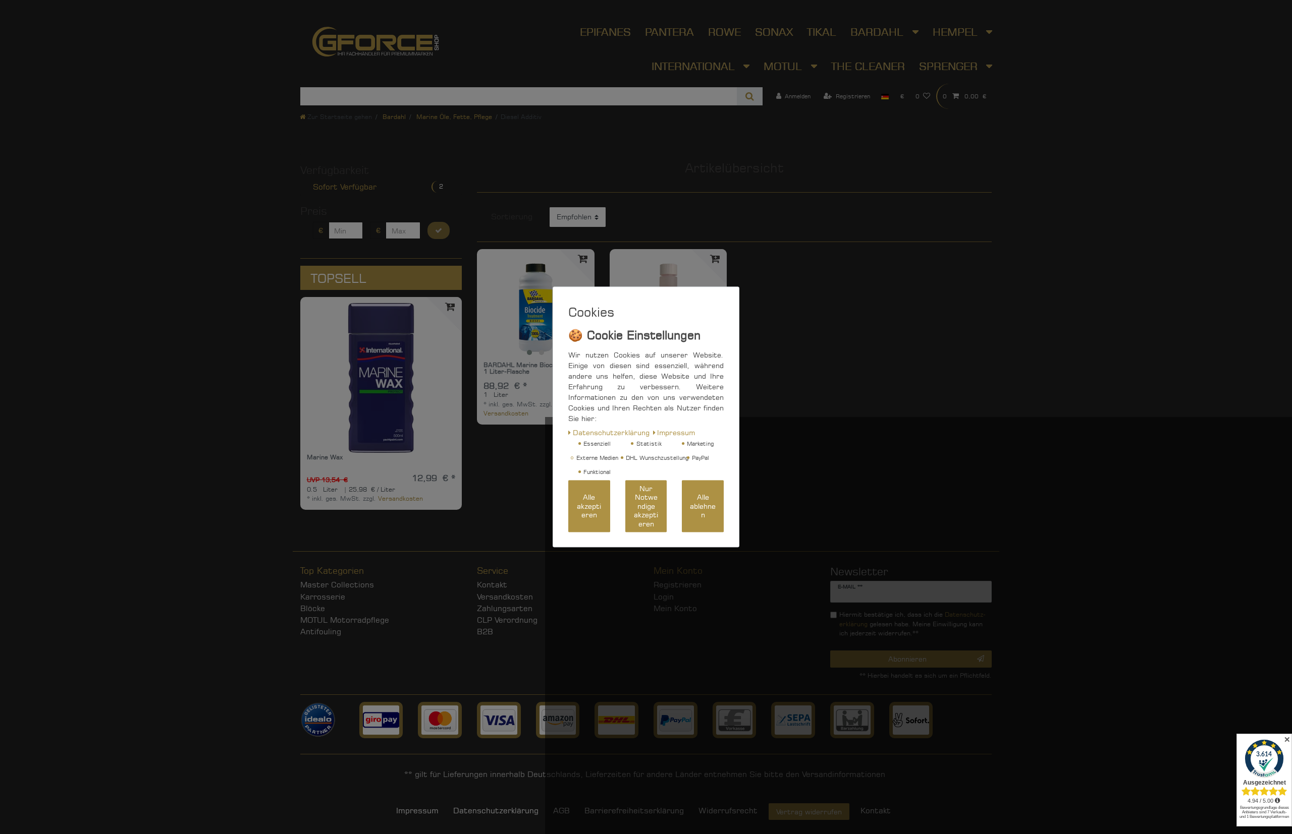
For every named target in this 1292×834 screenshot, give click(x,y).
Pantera (669, 31)
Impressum (417, 810)
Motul (784, 66)
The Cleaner (868, 66)
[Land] (885, 96)
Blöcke (312, 608)
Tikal (821, 31)
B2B (485, 631)
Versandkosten (400, 498)
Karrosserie (322, 597)
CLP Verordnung (507, 620)
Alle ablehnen (703, 506)
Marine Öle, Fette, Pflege (453, 117)
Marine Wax (325, 457)
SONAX (774, 31)
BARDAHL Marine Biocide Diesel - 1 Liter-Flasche (534, 369)
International (695, 66)
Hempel (957, 31)
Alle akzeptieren (589, 506)
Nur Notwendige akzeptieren (646, 506)
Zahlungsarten (504, 608)
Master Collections (337, 584)
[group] (535, 308)
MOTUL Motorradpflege (344, 620)
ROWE (724, 31)
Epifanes (605, 31)
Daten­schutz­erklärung (496, 810)
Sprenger (950, 66)
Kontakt (492, 584)
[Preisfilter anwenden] (438, 230)
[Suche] (750, 96)
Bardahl (878, 31)
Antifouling (320, 631)
